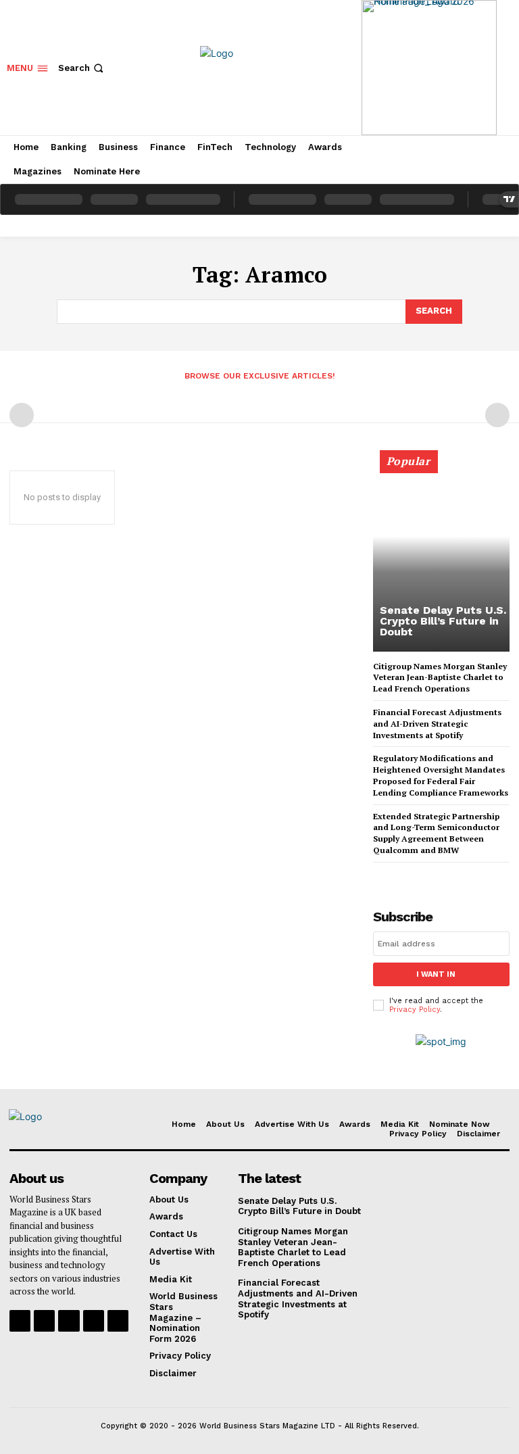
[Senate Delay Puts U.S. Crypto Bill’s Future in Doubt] (441, 557)
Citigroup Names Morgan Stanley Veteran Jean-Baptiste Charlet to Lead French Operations (440, 677)
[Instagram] (44, 1320)
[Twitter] (93, 1320)
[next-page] (403, 874)
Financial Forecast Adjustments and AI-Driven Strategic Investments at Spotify (437, 723)
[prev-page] (21, 415)
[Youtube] (117, 1320)
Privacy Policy (414, 1009)
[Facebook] (19, 1320)
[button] (82, 68)
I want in (435, 974)
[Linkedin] (68, 1320)
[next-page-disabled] (497, 415)
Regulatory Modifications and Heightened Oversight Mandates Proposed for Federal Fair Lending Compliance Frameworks (440, 775)
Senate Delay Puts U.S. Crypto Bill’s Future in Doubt (443, 621)
